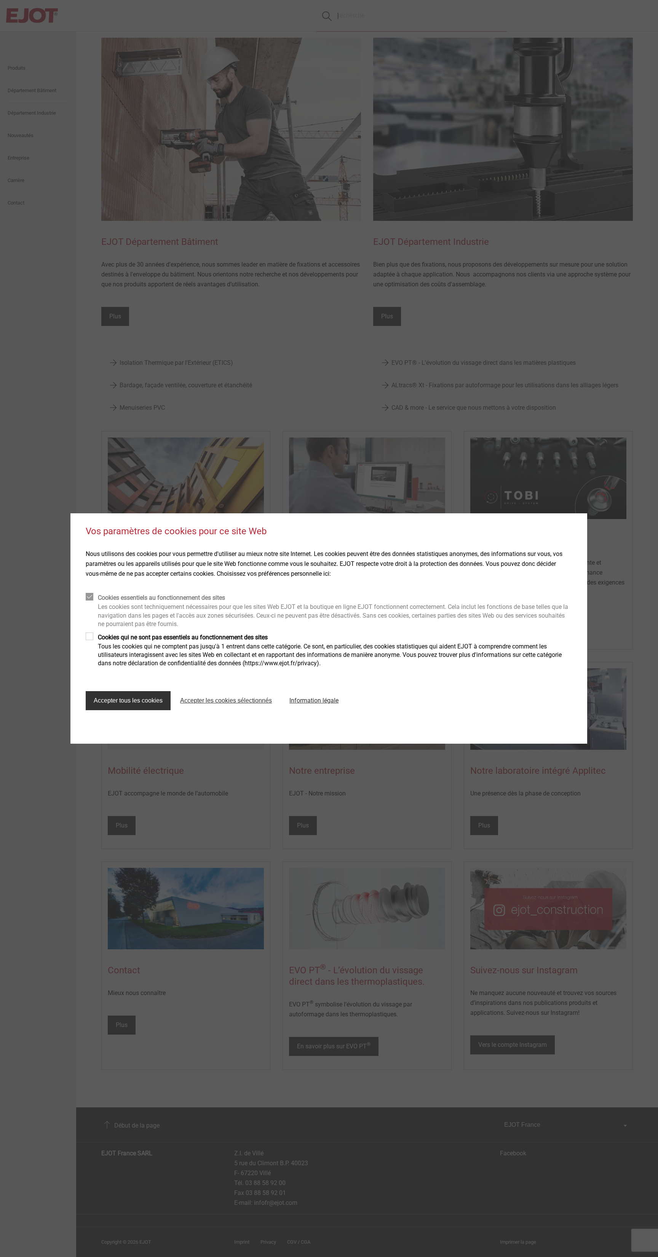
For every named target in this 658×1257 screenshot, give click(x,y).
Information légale (314, 700)
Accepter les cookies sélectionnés (226, 700)
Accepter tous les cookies (128, 700)
